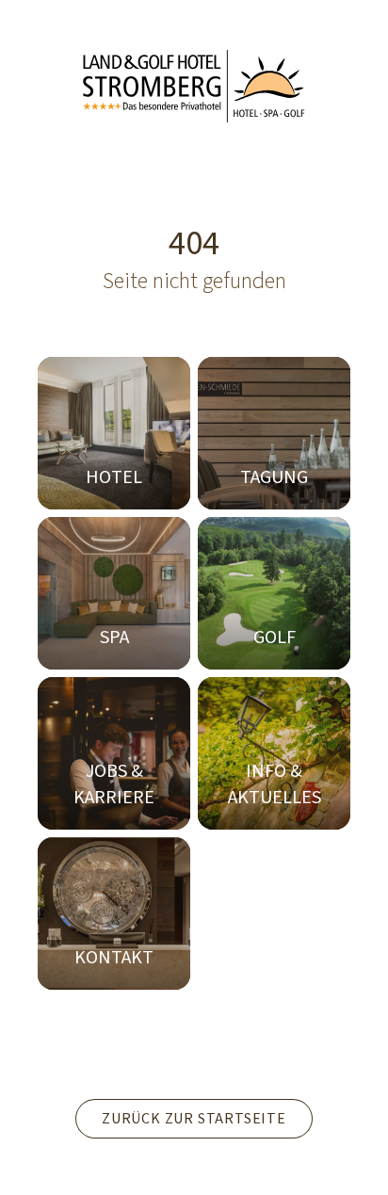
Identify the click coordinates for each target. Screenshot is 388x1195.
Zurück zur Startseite (194, 1118)
